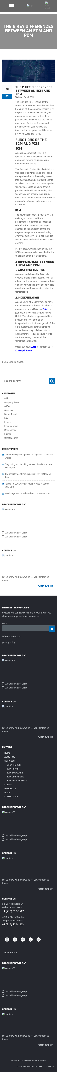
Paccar (7, 434)
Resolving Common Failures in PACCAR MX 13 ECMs (28, 494)
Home (7, 753)
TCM (45, 309)
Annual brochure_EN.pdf (16, 533)
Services (9, 761)
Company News (11, 402)
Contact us (11, 796)
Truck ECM (29, 97)
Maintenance (10, 430)
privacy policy (8, 642)
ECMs (33, 347)
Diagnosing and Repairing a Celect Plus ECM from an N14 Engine (28, 466)
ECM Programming (17, 781)
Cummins (8, 410)
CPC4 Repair (14, 765)
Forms (8, 784)
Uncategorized (11, 438)
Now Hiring (10, 952)
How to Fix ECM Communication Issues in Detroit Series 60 (27, 485)
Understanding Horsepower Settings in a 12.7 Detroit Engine (29, 456)
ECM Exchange (15, 773)
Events (7, 422)
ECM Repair (13, 769)
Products (10, 788)
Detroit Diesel (10, 414)
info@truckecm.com (11, 637)
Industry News (11, 426)
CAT (6, 398)
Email (4, 624)
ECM (20, 97)
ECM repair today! (23, 351)
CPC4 (7, 406)
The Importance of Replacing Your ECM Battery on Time (28, 476)
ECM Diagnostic (15, 777)
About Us (9, 757)
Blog (7, 792)
